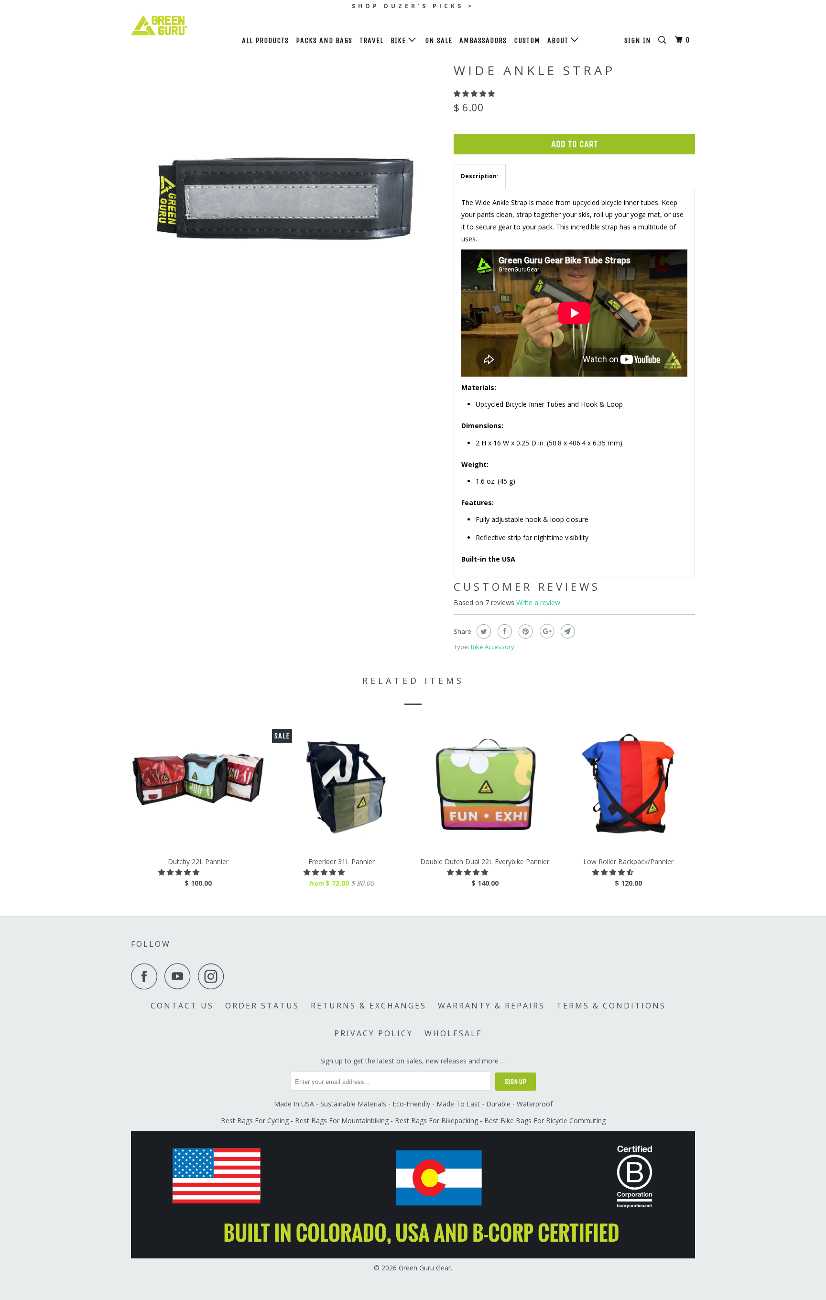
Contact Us (182, 1005)
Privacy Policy (373, 1033)
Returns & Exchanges (368, 1005)
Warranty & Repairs (491, 1005)
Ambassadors (483, 40)
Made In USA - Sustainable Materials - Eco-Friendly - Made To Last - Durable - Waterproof (413, 1103)
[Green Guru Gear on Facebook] (147, 976)
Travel (371, 40)
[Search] (663, 40)
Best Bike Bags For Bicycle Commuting (545, 1120)
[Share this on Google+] (545, 631)
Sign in (637, 40)
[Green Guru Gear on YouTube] (180, 976)
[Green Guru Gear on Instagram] (213, 976)
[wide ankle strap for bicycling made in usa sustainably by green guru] (287, 213)
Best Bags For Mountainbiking (342, 1120)
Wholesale (453, 1033)
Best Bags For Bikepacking (436, 1120)
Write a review (538, 602)
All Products (265, 40)
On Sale (438, 40)
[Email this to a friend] (566, 631)
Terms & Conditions (611, 1005)
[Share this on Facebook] (503, 631)
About (559, 40)
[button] (475, 93)
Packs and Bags (324, 40)
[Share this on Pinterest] (524, 631)
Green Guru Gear (425, 1267)
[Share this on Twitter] (482, 631)
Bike (399, 40)
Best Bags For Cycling (255, 1120)
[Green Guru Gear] (180, 25)
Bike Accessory (492, 646)
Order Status (262, 1005)
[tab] (480, 176)
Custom (527, 40)
